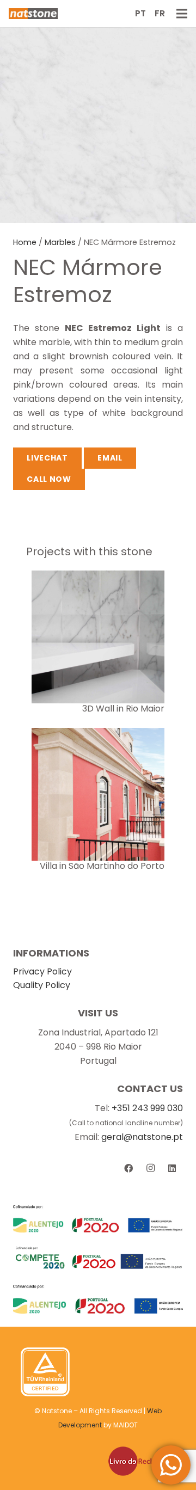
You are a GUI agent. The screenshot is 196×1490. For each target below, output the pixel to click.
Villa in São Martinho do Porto (102, 866)
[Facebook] (128, 1168)
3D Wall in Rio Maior (123, 708)
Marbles (60, 242)
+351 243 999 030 (147, 1108)
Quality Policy (41, 985)
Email (109, 457)
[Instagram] (150, 1168)
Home (24, 242)
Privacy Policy (42, 971)
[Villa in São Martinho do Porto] (98, 734)
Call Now (49, 479)
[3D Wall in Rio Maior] (98, 577)
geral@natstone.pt (142, 1137)
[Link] (33, 13)
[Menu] (181, 13)
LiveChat (47, 457)
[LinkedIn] (172, 1168)
